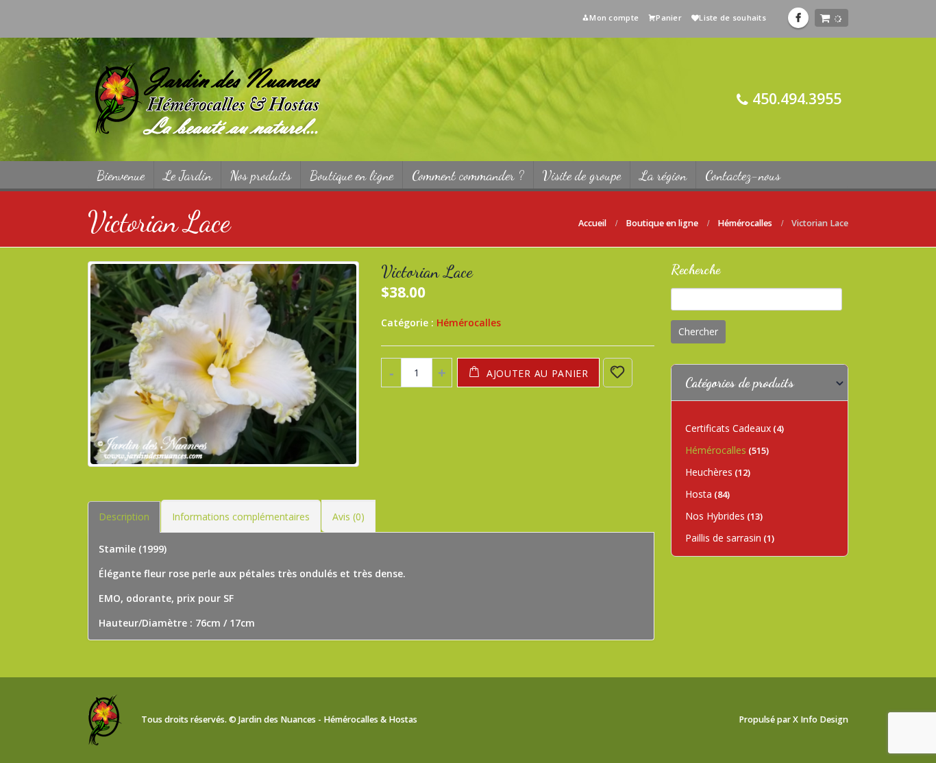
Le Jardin (187, 175)
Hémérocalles (468, 323)
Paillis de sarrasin (723, 537)
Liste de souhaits (732, 17)
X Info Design (820, 719)
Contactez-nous (742, 175)
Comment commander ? (468, 175)
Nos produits (260, 175)
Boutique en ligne (351, 175)
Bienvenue (121, 175)
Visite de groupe (582, 175)
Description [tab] (124, 516)
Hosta (698, 493)
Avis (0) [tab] (348, 516)
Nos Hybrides (715, 515)
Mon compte (614, 17)
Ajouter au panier (538, 373)
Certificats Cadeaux (728, 428)
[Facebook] (798, 18)
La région (663, 175)
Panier (669, 17)
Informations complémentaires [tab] (241, 516)
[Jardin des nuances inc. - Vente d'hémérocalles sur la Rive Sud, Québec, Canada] (208, 99)
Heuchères (708, 472)
